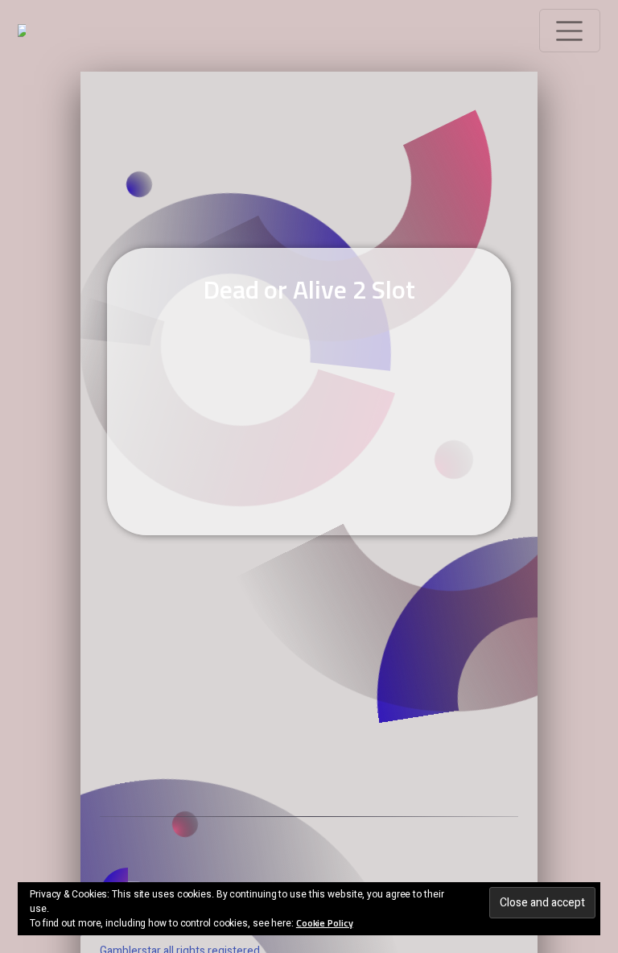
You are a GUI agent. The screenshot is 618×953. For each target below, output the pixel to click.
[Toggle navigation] (569, 30)
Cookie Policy (324, 922)
